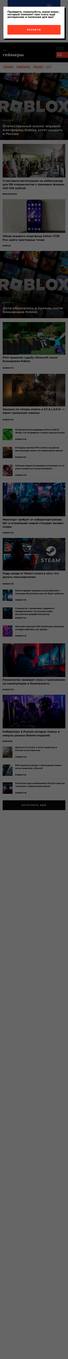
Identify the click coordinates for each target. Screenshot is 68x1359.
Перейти (34, 29)
